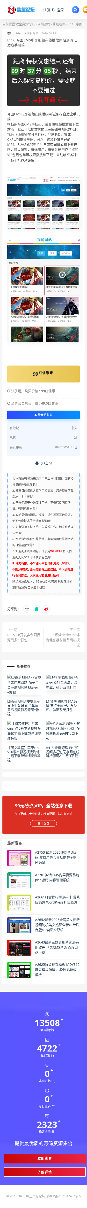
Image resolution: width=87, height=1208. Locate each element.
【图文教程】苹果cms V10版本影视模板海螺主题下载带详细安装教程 (24, 753)
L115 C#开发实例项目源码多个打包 (23, 637)
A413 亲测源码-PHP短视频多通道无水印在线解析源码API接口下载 (62, 751)
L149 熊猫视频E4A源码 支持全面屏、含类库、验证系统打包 (61, 705)
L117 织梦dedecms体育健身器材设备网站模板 (63, 639)
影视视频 (59, 24)
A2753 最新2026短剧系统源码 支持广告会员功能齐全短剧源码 (56, 857)
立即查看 (44, 1158)
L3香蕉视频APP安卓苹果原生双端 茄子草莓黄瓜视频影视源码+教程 (23, 707)
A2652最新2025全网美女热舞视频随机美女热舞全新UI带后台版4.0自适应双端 (57, 924)
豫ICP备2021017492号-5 (64, 1196)
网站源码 (43, 24)
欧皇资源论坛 (25, 24)
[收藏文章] (26, 609)
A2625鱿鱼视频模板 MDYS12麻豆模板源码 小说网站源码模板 (57, 969)
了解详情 (44, 1172)
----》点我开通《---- (43, 100)
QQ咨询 (45, 463)
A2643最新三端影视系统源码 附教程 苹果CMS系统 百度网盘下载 (57, 947)
